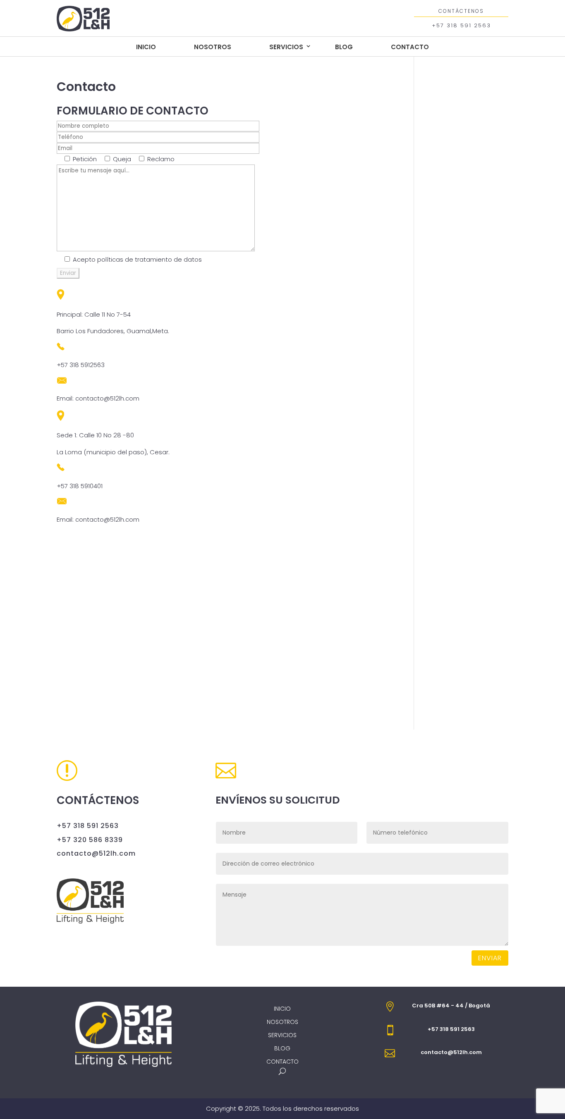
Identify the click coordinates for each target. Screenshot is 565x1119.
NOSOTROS (212, 47)
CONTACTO (410, 47)
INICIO (146, 47)
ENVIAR (490, 958)
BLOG (344, 47)
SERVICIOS (286, 47)
